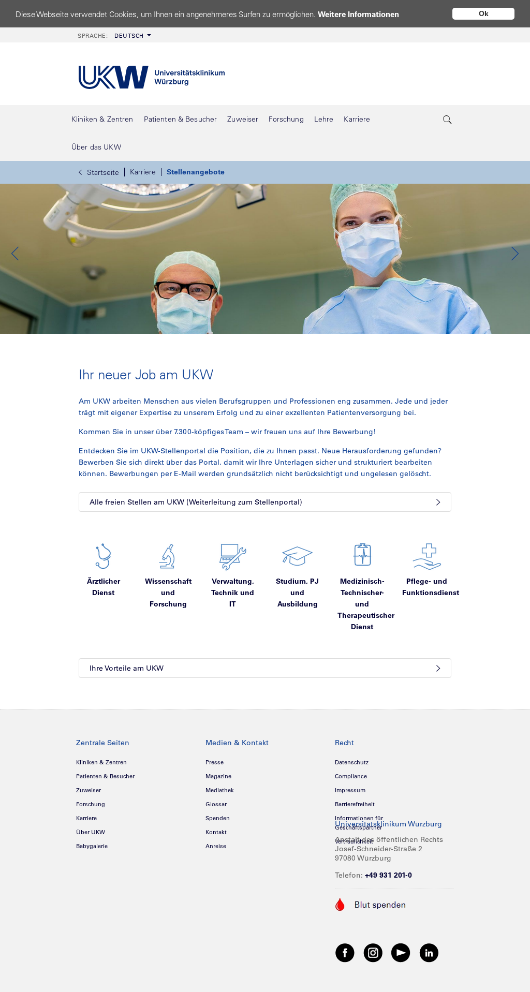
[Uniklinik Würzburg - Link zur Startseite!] (152, 73)
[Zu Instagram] (373, 952)
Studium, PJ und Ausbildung (297, 592)
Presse (214, 762)
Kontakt (216, 832)
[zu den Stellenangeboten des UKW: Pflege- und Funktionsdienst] (427, 555)
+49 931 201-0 (388, 875)
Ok (484, 13)
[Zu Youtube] (401, 952)
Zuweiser (88, 790)
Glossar (216, 804)
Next (514, 253)
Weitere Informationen (358, 14)
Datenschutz (352, 762)
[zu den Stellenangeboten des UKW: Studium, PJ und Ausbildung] (297, 555)
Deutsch (111, 35)
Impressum (350, 790)
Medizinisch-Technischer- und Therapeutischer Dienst (365, 603)
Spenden (217, 818)
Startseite (103, 172)
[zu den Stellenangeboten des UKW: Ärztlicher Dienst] (103, 555)
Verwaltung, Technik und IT (232, 592)
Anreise (215, 846)
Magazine (218, 776)
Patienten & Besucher (105, 776)
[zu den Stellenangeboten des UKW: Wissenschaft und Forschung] (168, 555)
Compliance (351, 776)
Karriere (143, 171)
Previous (15, 253)
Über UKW (90, 832)
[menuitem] (113, 34)
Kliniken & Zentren (101, 762)
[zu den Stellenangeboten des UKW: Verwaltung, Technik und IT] (232, 555)
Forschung (90, 804)
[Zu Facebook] (345, 952)
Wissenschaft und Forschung (168, 592)
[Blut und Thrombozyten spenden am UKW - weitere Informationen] (371, 903)
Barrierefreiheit (355, 804)
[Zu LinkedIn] (429, 952)
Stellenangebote (196, 171)
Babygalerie (92, 846)
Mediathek (219, 790)
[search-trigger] (448, 119)
